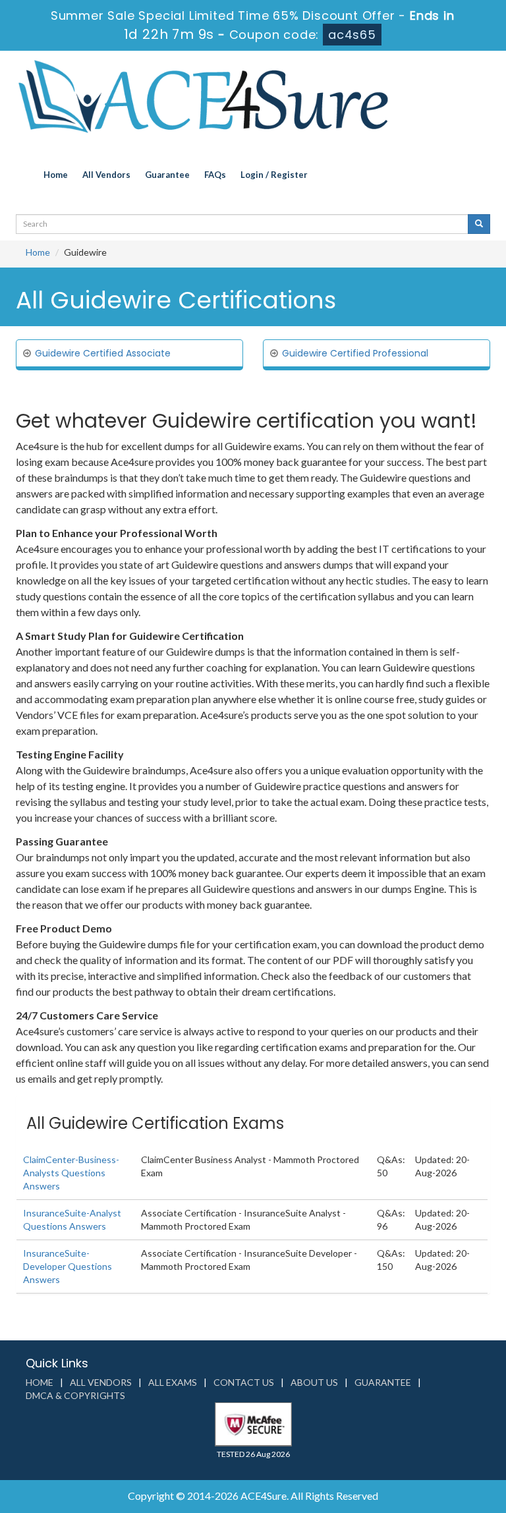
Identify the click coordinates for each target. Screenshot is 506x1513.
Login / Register (274, 174)
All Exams (172, 1382)
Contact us (243, 1382)
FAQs (215, 174)
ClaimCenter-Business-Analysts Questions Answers (71, 1172)
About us (314, 1382)
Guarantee (167, 174)
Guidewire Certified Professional (355, 353)
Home (55, 174)
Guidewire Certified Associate (103, 353)
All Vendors (106, 174)
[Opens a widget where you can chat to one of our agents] (415, 1423)
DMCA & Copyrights (75, 1395)
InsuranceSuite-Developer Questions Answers (67, 1266)
